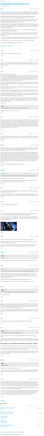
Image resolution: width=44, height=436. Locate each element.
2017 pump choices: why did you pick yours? (15, 4)
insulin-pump (11, 413)
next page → (3, 400)
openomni (10, 321)
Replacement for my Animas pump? (8, 407)
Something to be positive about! (7, 412)
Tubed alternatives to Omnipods (7, 425)
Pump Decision (3, 420)
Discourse (6, 434)
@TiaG (2, 368)
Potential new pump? (5, 416)
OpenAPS (22, 119)
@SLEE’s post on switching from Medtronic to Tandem (10, 11)
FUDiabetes (3, 1)
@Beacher (2, 303)
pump (4, 413)
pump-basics (7, 413)
